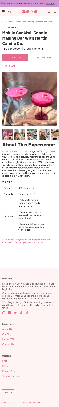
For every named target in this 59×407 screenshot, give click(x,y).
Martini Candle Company (15, 151)
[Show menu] (4, 11)
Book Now (15, 57)
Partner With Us (10, 339)
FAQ (4, 361)
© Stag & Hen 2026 (10, 402)
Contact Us (8, 344)
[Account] (49, 11)
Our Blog (6, 334)
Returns (6, 366)
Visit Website (44, 57)
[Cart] (55, 11)
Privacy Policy (9, 371)
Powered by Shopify (30, 402)
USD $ (7, 392)
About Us (7, 329)
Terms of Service (11, 376)
